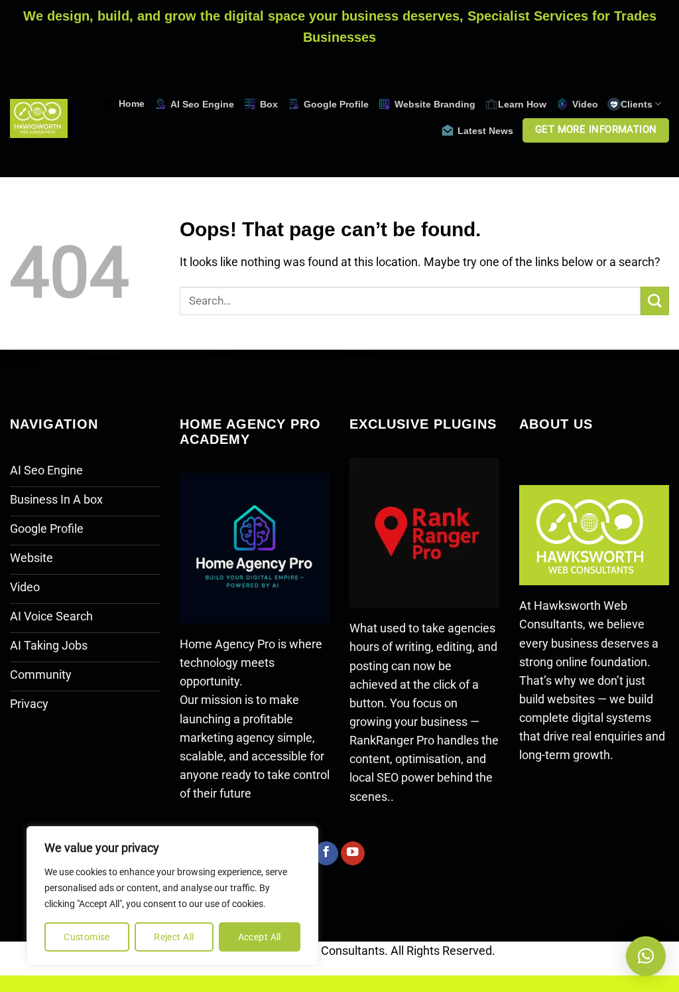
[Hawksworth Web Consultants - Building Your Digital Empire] (39, 118)
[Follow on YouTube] (353, 853)
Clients (636, 104)
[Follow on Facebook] (326, 853)
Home (132, 103)
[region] (172, 895)
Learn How (522, 104)
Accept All (259, 937)
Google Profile (336, 104)
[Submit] (655, 301)
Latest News (485, 130)
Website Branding (435, 104)
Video (585, 104)
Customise (87, 937)
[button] (646, 956)
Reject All (174, 937)
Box (269, 104)
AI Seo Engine (202, 104)
